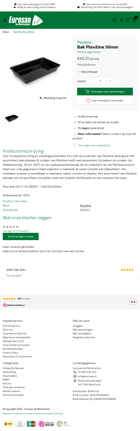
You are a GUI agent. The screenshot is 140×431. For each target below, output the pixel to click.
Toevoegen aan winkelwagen (108, 91)
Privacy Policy (10, 352)
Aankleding (9, 371)
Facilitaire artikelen (14, 387)
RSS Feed (59, 413)
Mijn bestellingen (83, 329)
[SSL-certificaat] (64, 423)
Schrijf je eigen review (88, 52)
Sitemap (50, 413)
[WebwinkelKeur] (47, 423)
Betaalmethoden (13, 348)
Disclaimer (28, 413)
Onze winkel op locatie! (16, 344)
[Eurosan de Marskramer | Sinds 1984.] (26, 20)
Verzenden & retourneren (17, 356)
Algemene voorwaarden (17, 337)
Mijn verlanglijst (82, 333)
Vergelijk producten (84, 337)
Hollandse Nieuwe (13, 368)
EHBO (6, 379)
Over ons (8, 329)
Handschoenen (11, 391)
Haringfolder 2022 (13, 341)
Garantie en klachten (15, 333)
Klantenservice (11, 325)
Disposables (10, 375)
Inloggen (78, 325)
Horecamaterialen (13, 394)
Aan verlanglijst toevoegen (108, 100)
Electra (7, 383)
